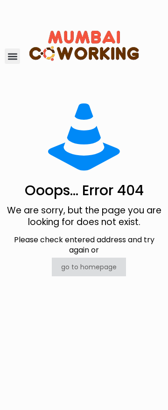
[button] (12, 56)
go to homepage (89, 267)
